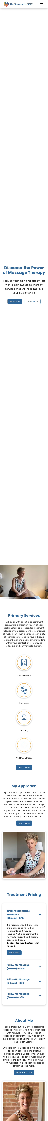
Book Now (15, 301)
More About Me (24, 1072)
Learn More (32, 301)
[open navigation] (41, 4)
